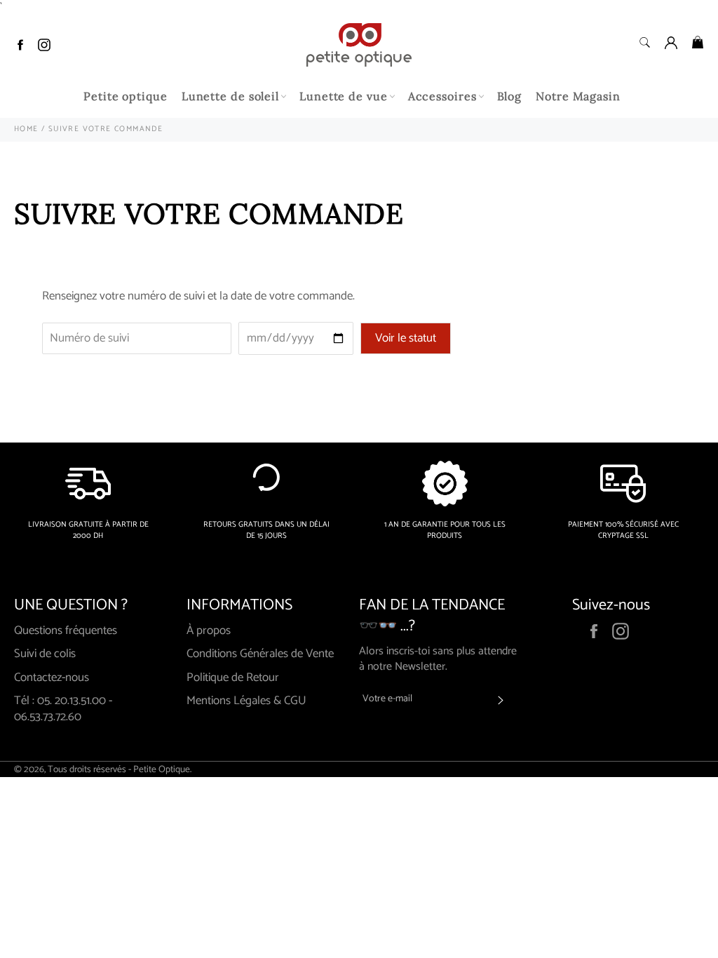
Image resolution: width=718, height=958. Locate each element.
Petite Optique (161, 769)
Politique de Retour (233, 677)
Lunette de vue (343, 96)
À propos (209, 630)
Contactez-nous (51, 677)
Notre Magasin (578, 96)
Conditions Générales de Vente (260, 653)
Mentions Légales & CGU (246, 700)
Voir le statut (405, 338)
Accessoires (442, 96)
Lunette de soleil (230, 96)
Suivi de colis (45, 653)
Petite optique (125, 96)
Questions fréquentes (65, 630)
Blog (509, 96)
